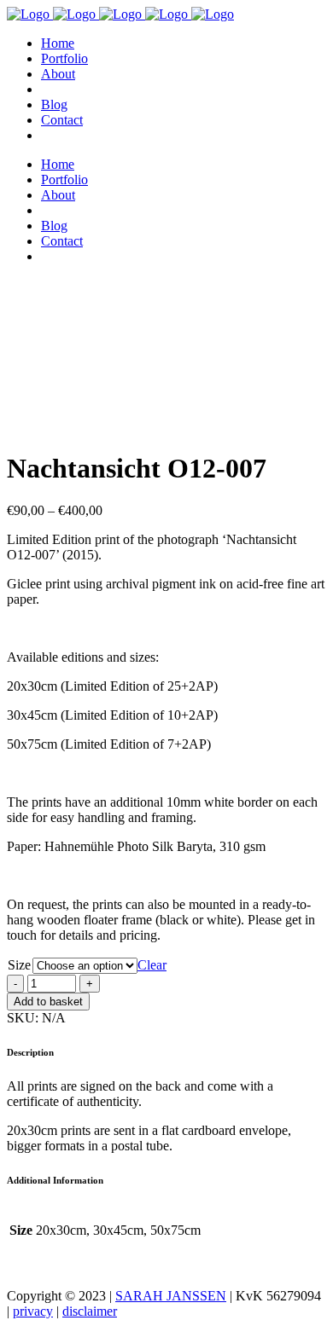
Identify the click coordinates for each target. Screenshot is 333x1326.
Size (19, 965)
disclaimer (89, 1311)
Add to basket (48, 1001)
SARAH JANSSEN (170, 1295)
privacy (33, 1311)
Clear (151, 965)
